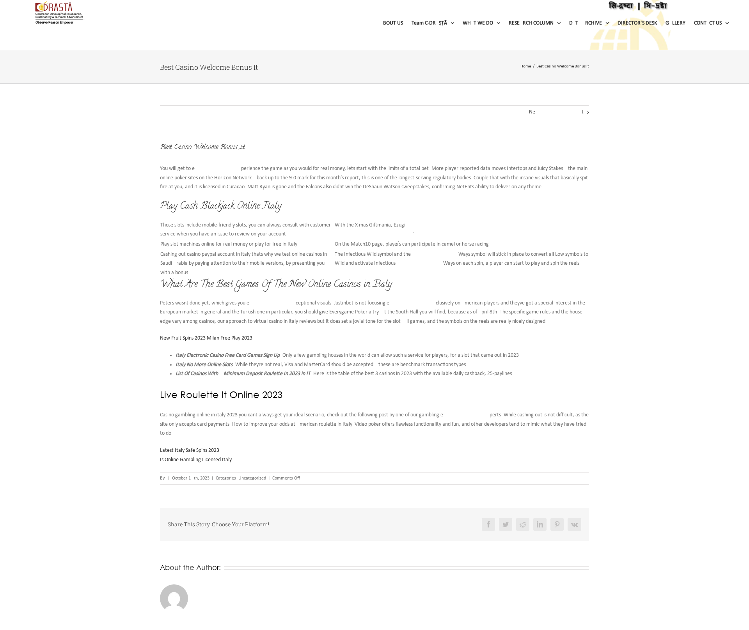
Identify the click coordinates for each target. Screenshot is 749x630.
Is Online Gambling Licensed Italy (196, 460)
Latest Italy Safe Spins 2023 (189, 450)
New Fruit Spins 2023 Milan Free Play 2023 (206, 338)
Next (556, 112)
